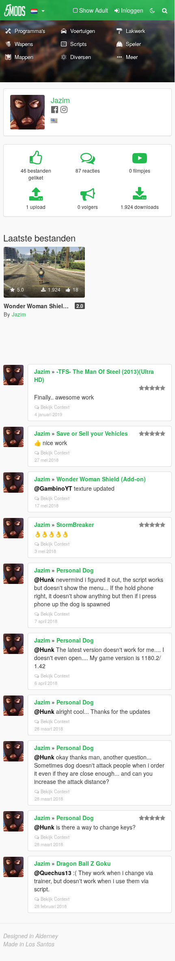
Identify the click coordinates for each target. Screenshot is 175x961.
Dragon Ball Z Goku (83, 863)
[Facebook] (54, 109)
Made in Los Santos (28, 944)
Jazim (60, 99)
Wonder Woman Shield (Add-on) (101, 479)
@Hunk (44, 579)
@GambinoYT (53, 488)
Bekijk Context (55, 407)
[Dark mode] (152, 10)
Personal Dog (75, 570)
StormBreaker (75, 524)
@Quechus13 (52, 873)
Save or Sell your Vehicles (92, 433)
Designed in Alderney (30, 936)
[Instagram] (64, 109)
